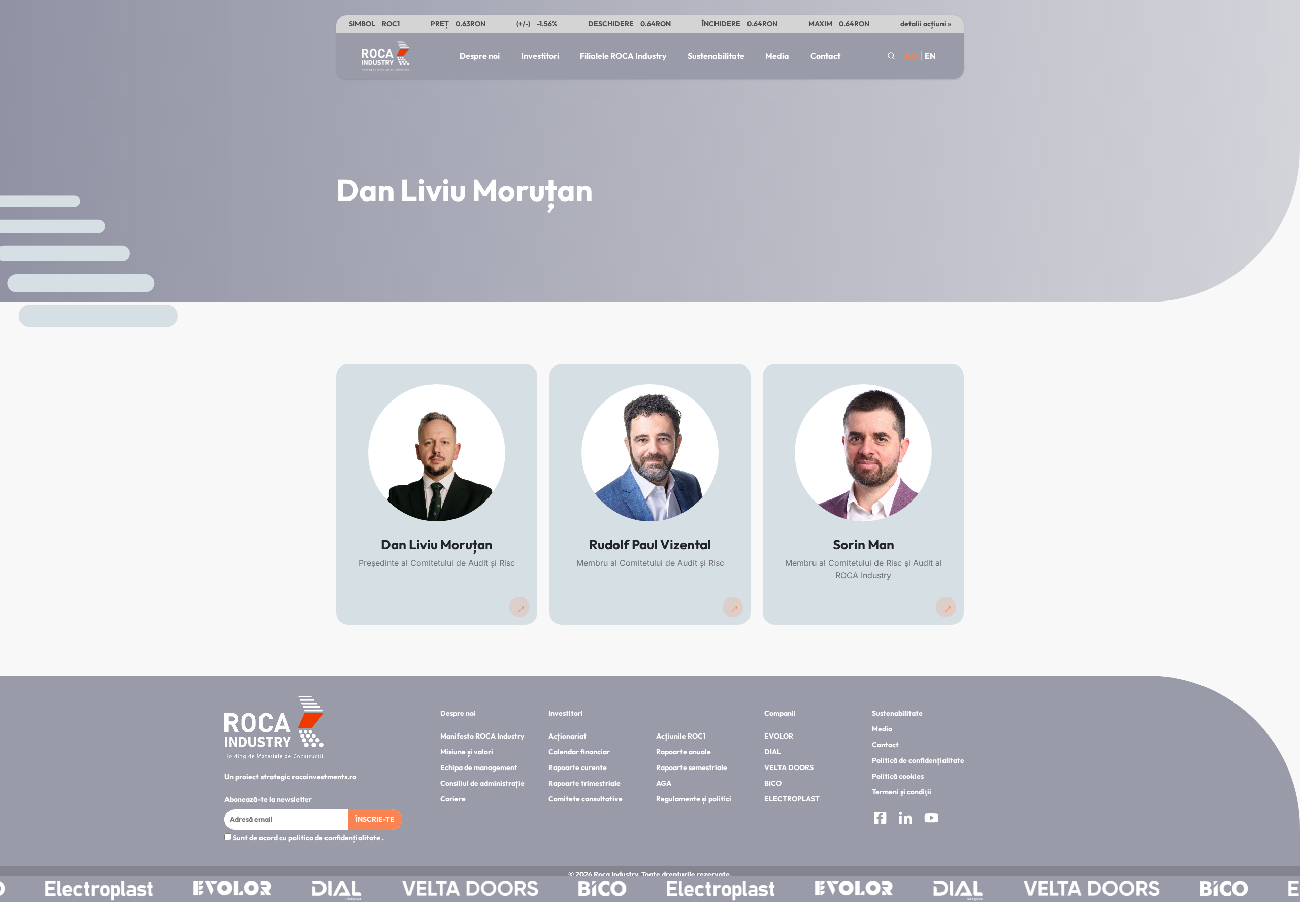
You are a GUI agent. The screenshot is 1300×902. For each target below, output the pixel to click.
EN (930, 56)
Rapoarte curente (577, 767)
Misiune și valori (466, 751)
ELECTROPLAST (792, 799)
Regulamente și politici (693, 799)
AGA (663, 783)
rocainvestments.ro (324, 776)
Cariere (453, 799)
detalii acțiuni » (925, 23)
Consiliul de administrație (482, 783)
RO (911, 56)
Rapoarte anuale (683, 751)
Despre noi (480, 56)
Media (777, 56)
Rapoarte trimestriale (584, 783)
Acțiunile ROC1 (680, 736)
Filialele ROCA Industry (623, 56)
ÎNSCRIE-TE (375, 819)
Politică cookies (898, 776)
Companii (780, 713)
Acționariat (567, 736)
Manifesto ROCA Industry (482, 736)
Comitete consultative (585, 799)
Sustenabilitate (716, 56)
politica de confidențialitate (335, 837)
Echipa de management (478, 767)
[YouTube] (931, 819)
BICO (773, 783)
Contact (825, 56)
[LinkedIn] (905, 819)
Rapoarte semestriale (691, 767)
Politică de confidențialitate (918, 760)
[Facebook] (880, 819)
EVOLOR (778, 736)
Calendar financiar (579, 751)
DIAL (772, 751)
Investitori (540, 56)
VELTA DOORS (789, 767)
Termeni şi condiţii (901, 791)
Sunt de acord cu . (307, 837)
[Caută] (891, 56)
